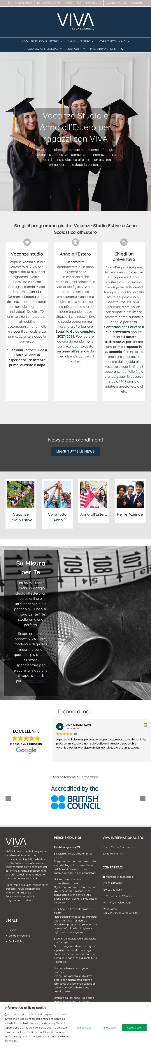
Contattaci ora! (33, 681)
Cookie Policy (16, 941)
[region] (75, 1024)
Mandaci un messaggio (119, 876)
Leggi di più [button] (63, 756)
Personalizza (83, 1027)
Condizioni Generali (20, 935)
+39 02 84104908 (112, 883)
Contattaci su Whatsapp (119, 896)
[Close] (147, 1005)
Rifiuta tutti (109, 1027)
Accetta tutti (134, 1027)
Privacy (13, 930)
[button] (122, 48)
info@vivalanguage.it (121, 902)
